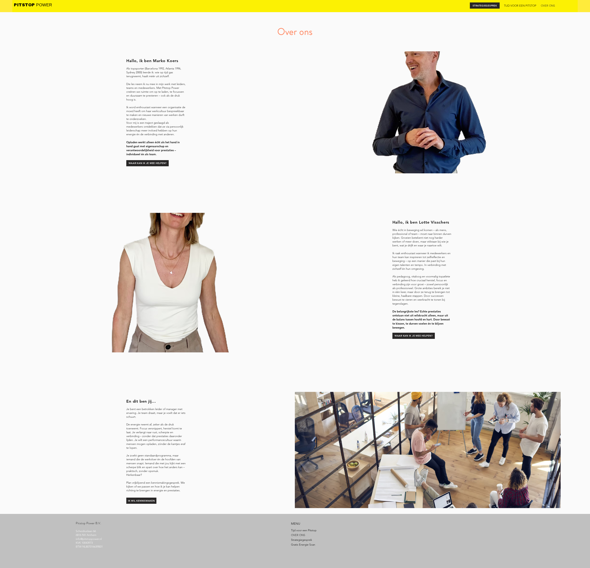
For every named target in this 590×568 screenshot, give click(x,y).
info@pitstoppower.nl (89, 539)
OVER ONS (298, 535)
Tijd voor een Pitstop (304, 530)
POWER (43, 5)
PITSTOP (24, 5)
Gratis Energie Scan (303, 544)
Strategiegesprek (301, 540)
